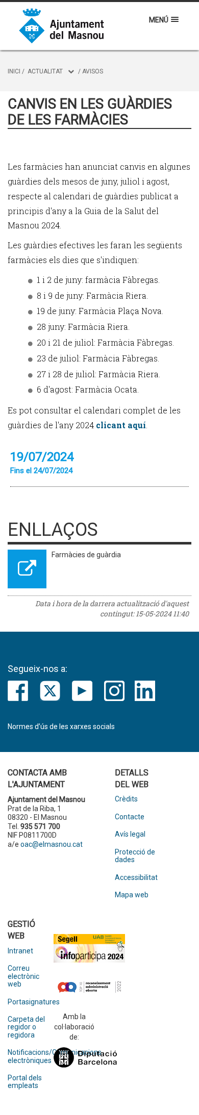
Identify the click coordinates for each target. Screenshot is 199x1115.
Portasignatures (31, 1002)
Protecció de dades (135, 856)
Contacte (129, 817)
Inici (14, 71)
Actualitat (45, 71)
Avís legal (130, 834)
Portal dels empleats (25, 1082)
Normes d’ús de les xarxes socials (61, 726)
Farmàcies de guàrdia (86, 555)
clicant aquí (121, 425)
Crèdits (126, 799)
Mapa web (131, 895)
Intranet (20, 951)
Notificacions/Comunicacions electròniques (31, 1056)
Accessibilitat (136, 877)
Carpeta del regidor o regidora (26, 1027)
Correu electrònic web (23, 976)
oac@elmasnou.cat (51, 844)
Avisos (92, 71)
